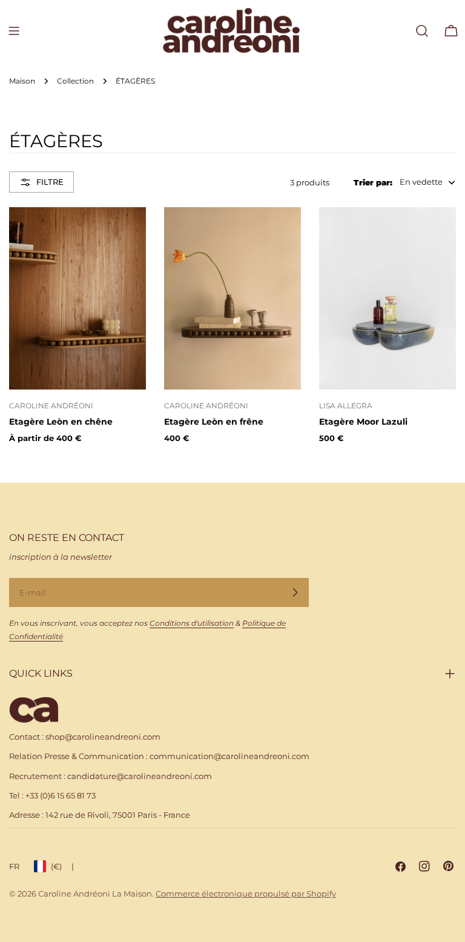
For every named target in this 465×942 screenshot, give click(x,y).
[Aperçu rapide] (128, 233)
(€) (62, 866)
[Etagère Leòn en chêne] (77, 298)
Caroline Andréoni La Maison (95, 893)
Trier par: (373, 182)
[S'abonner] (295, 592)
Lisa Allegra (345, 406)
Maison (22, 81)
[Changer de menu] (14, 31)
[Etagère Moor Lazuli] (387, 298)
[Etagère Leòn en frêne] (232, 298)
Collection (75, 81)
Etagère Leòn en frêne (213, 421)
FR (14, 866)
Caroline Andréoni (51, 406)
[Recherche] (422, 31)
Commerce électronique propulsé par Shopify (246, 893)
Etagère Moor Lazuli (363, 421)
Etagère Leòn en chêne (61, 421)
